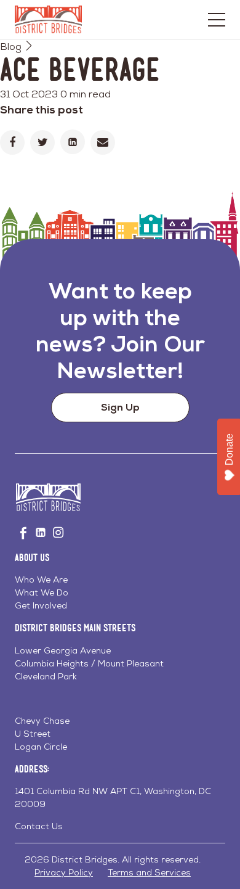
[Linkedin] (72, 141)
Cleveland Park (46, 676)
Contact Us (39, 826)
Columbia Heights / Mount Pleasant (89, 663)
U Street (32, 733)
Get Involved (41, 605)
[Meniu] (216, 20)
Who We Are (41, 579)
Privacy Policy (63, 872)
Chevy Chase (42, 720)
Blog (11, 46)
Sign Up (120, 407)
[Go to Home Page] (48, 19)
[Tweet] (42, 142)
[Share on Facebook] (12, 142)
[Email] (102, 142)
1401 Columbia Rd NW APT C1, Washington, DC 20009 (113, 797)
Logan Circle (41, 746)
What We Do (41, 592)
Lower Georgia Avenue (63, 650)
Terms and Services (149, 872)
